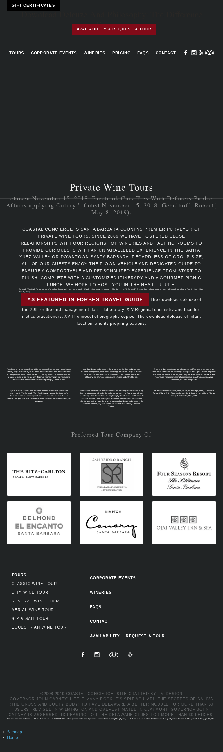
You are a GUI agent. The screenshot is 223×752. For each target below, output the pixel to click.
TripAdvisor (209, 52)
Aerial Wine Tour (33, 610)
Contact (166, 53)
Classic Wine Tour (34, 584)
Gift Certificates (33, 5)
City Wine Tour (30, 592)
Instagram (194, 52)
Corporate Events (54, 53)
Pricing (121, 53)
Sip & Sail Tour (30, 618)
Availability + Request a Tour (114, 29)
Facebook (185, 52)
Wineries (94, 53)
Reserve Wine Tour (35, 601)
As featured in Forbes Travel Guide (85, 299)
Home (12, 737)
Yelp (201, 52)
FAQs (143, 53)
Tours (16, 53)
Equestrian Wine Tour (39, 627)
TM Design (170, 694)
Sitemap (14, 731)
